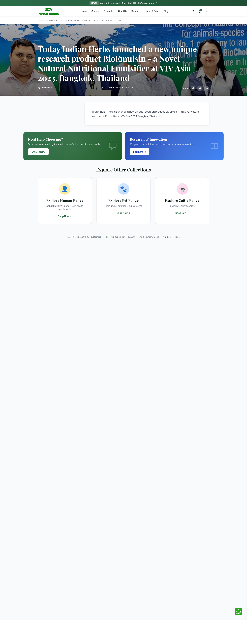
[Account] (206, 11)
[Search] (193, 11)
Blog (166, 11)
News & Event (152, 11)
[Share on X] (199, 88)
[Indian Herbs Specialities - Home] (48, 11)
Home (84, 11)
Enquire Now (38, 151)
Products (108, 11)
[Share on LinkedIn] (206, 88)
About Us (122, 11)
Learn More (139, 151)
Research (136, 11)
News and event (54, 20)
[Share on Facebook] (193, 88)
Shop (94, 11)
